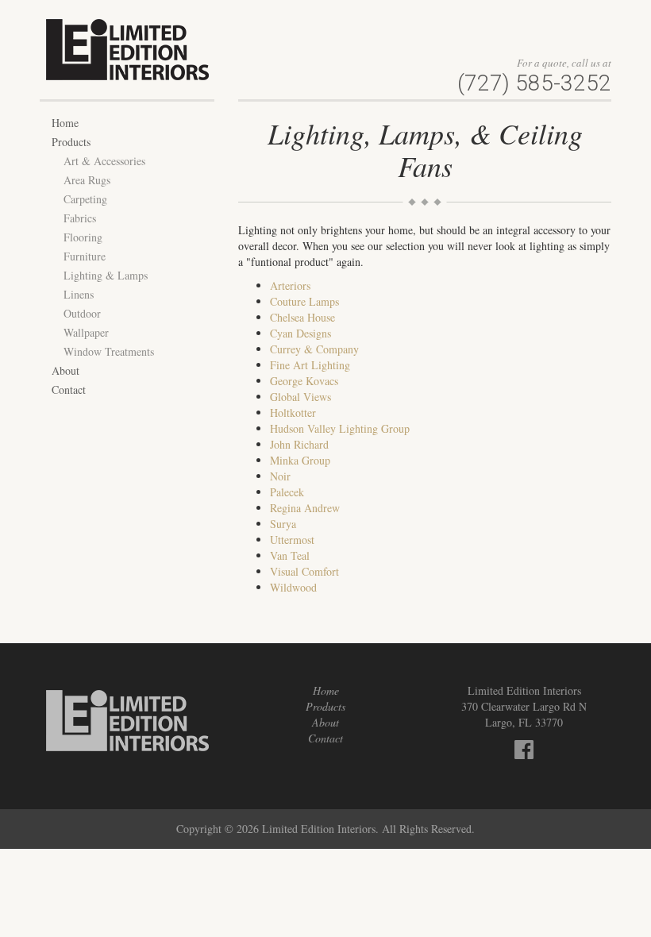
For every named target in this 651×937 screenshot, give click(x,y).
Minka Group (300, 460)
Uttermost (292, 539)
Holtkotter (293, 412)
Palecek (287, 491)
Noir (280, 476)
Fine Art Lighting (310, 364)
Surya (283, 523)
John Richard (299, 444)
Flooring (83, 237)
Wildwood (293, 587)
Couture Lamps (304, 301)
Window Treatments (109, 351)
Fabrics (80, 218)
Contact (69, 389)
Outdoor (82, 313)
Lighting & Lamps (106, 275)
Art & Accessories (104, 160)
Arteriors (290, 285)
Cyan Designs (300, 333)
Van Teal (290, 555)
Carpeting (85, 198)
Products (71, 141)
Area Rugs (87, 179)
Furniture (85, 256)
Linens (79, 294)
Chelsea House (302, 317)
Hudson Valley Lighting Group (340, 428)
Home (65, 122)
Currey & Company (314, 349)
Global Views (300, 396)
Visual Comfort (304, 571)
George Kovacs (304, 380)
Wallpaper (86, 332)
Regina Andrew (305, 507)
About (65, 370)
